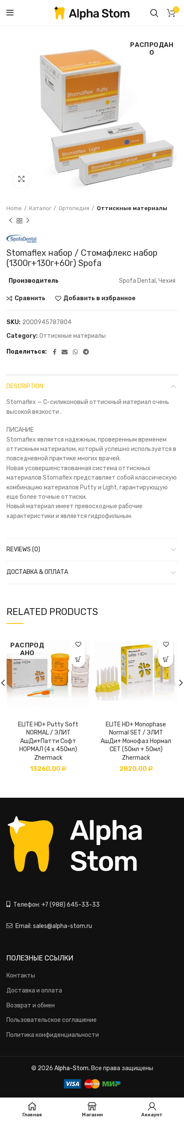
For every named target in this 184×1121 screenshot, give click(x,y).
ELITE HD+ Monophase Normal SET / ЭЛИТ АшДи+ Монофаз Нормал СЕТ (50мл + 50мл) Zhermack (136, 741)
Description (24, 386)
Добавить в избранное (99, 298)
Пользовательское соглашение (51, 1020)
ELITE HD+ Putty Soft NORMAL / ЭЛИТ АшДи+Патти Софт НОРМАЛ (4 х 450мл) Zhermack (48, 741)
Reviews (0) (23, 549)
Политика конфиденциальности (52, 1035)
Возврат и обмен (30, 1005)
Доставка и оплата (34, 990)
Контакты (20, 975)
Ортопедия (74, 208)
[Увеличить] (21, 178)
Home (14, 208)
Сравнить (30, 298)
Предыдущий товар (10, 221)
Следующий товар (28, 221)
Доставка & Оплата (37, 572)
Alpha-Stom (71, 1068)
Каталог (40, 208)
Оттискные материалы (132, 208)
